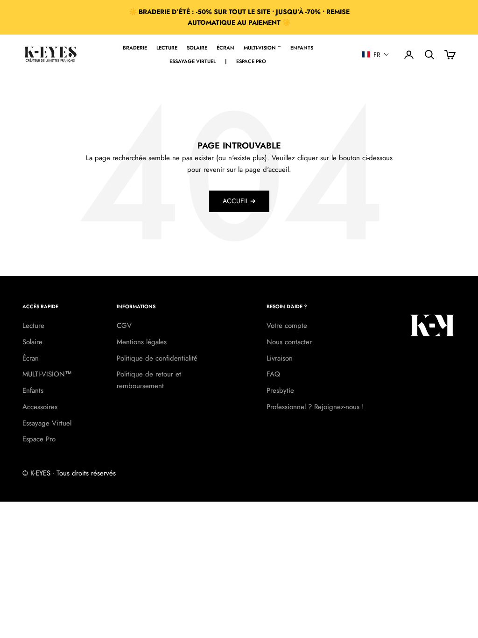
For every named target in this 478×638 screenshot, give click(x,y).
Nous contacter (289, 342)
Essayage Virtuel (46, 423)
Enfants (301, 47)
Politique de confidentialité (157, 358)
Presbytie (280, 390)
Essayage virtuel (192, 61)
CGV (124, 325)
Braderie (135, 47)
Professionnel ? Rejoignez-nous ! (315, 407)
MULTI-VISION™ (262, 47)
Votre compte (287, 325)
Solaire (197, 47)
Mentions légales (142, 342)
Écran (225, 47)
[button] (375, 54)
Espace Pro (251, 61)
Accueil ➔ (239, 201)
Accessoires (39, 407)
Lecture (166, 47)
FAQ (273, 374)
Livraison (280, 358)
